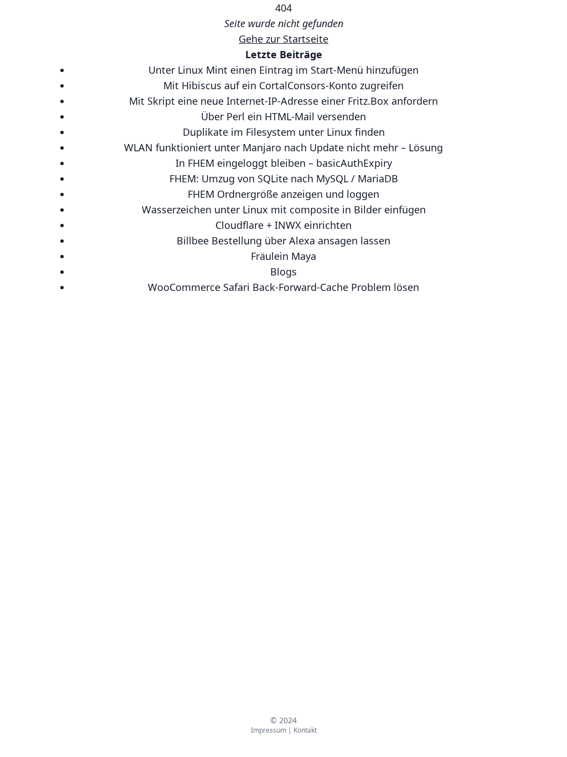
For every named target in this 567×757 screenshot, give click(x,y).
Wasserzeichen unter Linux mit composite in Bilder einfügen (284, 209)
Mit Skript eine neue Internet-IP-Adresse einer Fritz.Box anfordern (283, 101)
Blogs (283, 271)
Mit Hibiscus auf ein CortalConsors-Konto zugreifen (283, 85)
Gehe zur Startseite (283, 38)
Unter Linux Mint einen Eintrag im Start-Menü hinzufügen (283, 69)
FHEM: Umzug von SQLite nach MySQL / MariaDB (283, 178)
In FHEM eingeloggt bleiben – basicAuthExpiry (284, 163)
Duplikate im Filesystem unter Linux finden (284, 132)
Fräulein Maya (283, 256)
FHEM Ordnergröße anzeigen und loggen (283, 194)
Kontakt (305, 730)
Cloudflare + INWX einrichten (283, 225)
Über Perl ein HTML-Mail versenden (283, 116)
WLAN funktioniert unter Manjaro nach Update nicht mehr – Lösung (283, 147)
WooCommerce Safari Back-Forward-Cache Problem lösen (283, 287)
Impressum (268, 730)
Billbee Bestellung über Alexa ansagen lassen (283, 240)
